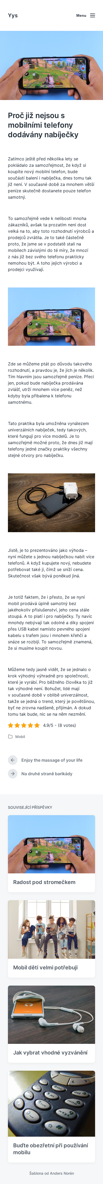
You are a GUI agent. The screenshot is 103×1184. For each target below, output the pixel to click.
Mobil (20, 736)
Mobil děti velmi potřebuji (45, 967)
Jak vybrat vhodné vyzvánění (50, 1052)
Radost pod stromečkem (44, 882)
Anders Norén (62, 1173)
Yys (13, 15)
